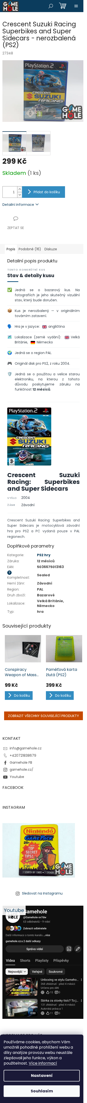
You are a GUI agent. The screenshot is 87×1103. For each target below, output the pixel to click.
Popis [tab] (11, 249)
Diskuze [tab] (50, 249)
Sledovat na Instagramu (42, 893)
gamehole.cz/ (21, 769)
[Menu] (76, 6)
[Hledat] (51, 6)
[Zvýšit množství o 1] (19, 189)
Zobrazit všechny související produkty (43, 715)
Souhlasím (42, 1091)
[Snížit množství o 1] (19, 195)
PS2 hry (44, 555)
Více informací (43, 1063)
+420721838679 (23, 755)
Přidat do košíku (47, 192)
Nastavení (42, 1075)
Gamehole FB (21, 762)
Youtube (17, 776)
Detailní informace (18, 204)
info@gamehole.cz (26, 748)
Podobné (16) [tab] (30, 249)
